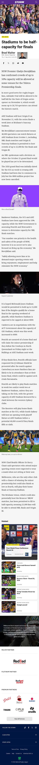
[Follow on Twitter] (32, 727)
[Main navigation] (3, 2)
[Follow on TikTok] (25, 727)
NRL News (5, 37)
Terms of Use (15, 749)
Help (13, 753)
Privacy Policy (24, 749)
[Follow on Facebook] (28, 727)
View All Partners (19, 719)
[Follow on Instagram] (36, 727)
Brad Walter (8, 52)
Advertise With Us (28, 753)
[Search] (36, 2)
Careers (8, 753)
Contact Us (19, 753)
